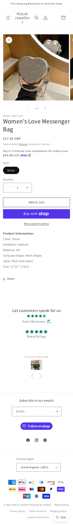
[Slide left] (27, 108)
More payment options (36, 223)
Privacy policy (17, 511)
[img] (36, 316)
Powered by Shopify (40, 504)
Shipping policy (58, 511)
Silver (11, 170)
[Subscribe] (56, 411)
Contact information (38, 517)
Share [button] (11, 278)
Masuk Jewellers (21, 504)
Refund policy (62, 504)
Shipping (22, 144)
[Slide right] (45, 108)
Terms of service (37, 511)
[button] (8, 17)
